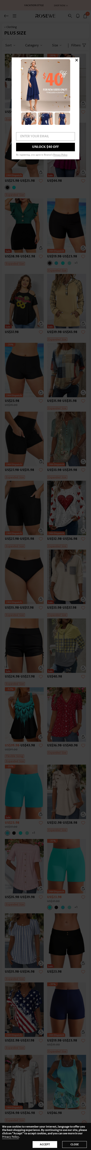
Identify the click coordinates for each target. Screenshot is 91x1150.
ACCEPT (45, 1144)
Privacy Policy (10, 1137)
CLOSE (74, 1144)
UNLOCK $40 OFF (45, 147)
